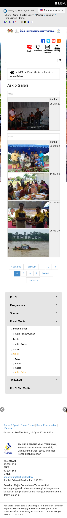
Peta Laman (11, 18)
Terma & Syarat (11, 425)
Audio (18, 368)
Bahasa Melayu (52, 10)
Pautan (40, 15)
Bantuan (50, 15)
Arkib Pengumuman (25, 334)
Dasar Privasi (28, 425)
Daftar (22, 18)
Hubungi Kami (11, 15)
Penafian (8, 428)
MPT (20, 72)
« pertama (16, 266)
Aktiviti (16, 349)
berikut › (46, 273)
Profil (13, 297)
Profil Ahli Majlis (20, 388)
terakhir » (33, 280)
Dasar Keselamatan (46, 425)
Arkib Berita (21, 344)
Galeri (47, 72)
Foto (17, 359)
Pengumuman (20, 328)
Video (18, 363)
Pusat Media (33, 72)
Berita (16, 339)
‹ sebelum (31, 266)
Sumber (15, 313)
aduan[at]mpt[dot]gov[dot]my (18, 477)
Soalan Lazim (27, 15)
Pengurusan (17, 305)
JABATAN (16, 380)
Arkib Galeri (20, 372)
